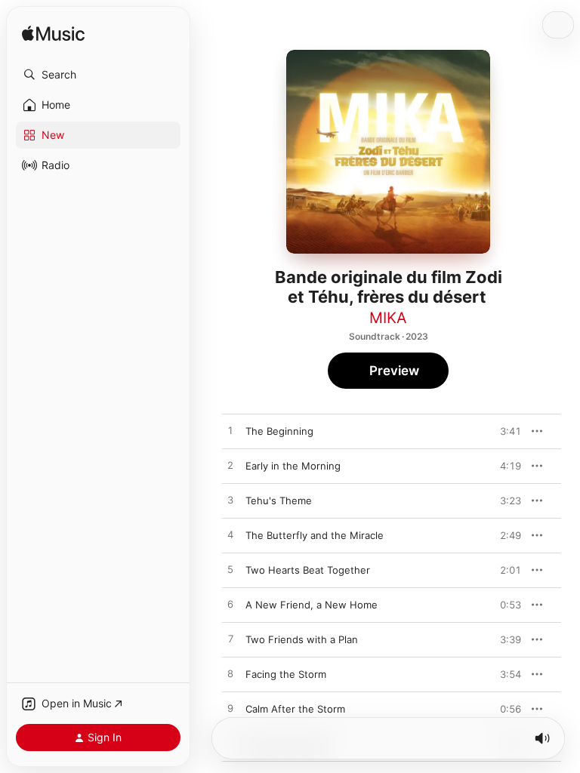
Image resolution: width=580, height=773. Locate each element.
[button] (98, 75)
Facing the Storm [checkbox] (285, 674)
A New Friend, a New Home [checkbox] (311, 605)
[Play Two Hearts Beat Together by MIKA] (230, 570)
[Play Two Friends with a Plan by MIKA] (230, 639)
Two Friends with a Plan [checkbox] (301, 639)
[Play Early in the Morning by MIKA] (230, 466)
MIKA (388, 318)
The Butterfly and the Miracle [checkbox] (314, 535)
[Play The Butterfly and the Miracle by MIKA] (230, 535)
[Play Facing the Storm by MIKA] (230, 674)
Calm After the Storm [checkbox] (295, 709)
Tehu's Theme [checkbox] (278, 500)
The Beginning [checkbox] (279, 431)
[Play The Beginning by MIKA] (230, 431)
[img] (53, 34)
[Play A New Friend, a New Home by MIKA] (230, 604)
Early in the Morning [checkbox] (293, 466)
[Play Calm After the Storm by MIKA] (230, 709)
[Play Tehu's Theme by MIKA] (230, 500)
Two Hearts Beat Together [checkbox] (307, 570)
